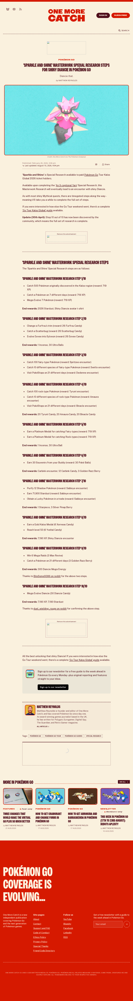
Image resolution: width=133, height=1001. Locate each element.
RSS (65, 937)
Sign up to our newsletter (53, 687)
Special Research (93, 736)
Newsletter (108, 809)
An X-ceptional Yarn (66, 185)
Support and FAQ (41, 928)
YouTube (67, 919)
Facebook (68, 928)
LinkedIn (67, 933)
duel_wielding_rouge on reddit (50, 608)
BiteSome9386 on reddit (47, 576)
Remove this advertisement (66, 234)
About (36, 919)
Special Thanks (40, 946)
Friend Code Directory (44, 950)
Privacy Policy (40, 941)
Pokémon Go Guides (73, 736)
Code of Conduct (41, 933)
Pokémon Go (66, 60)
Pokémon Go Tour (53, 736)
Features (9, 809)
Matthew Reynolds (68, 80)
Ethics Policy (39, 937)
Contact (37, 924)
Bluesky (67, 924)
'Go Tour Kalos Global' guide (37, 210)
